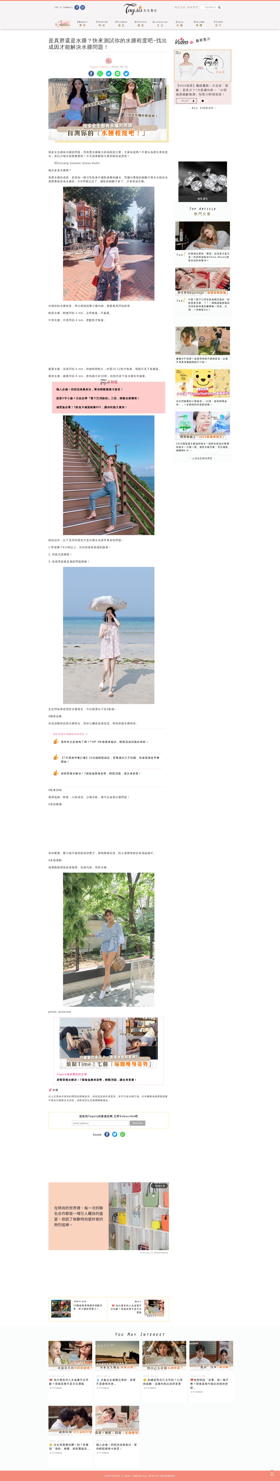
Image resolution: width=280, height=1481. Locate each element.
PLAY (185, 101)
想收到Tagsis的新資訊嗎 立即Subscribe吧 (108, 1116)
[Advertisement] (133, 345)
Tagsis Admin (99, 67)
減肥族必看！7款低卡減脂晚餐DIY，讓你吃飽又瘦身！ (92, 407)
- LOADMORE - (203, 458)
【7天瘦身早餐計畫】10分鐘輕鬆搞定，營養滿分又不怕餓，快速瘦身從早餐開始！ (110, 759)
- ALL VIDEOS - (202, 108)
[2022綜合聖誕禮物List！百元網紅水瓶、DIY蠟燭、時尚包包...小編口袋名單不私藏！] (203, 65)
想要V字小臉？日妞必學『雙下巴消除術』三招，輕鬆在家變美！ (98, 398)
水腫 (55, 1090)
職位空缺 (180, 7)
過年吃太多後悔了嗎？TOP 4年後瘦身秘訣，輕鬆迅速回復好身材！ (105, 741)
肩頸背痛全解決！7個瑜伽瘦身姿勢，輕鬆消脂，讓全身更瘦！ (101, 773)
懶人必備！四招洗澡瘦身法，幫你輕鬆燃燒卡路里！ (89, 389)
